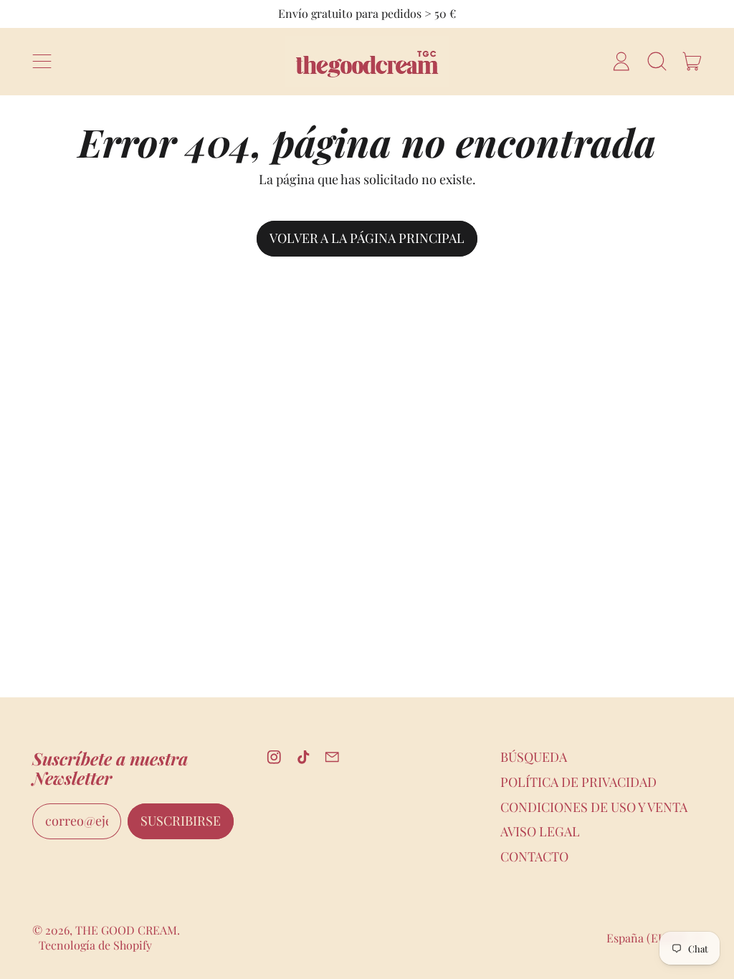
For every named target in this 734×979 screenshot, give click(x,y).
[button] (657, 62)
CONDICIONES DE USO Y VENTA (593, 807)
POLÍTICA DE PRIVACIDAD (578, 782)
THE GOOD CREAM (126, 929)
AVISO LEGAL (540, 831)
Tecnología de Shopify (95, 944)
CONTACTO (534, 856)
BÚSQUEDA (533, 756)
